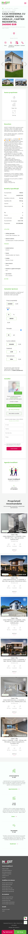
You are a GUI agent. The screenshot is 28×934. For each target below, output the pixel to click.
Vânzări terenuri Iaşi (6, 886)
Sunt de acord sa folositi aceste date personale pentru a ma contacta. (13, 444)
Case (13, 816)
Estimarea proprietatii (6, 872)
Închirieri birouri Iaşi (6, 900)
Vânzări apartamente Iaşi (7, 882)
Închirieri (13, 844)
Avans (8, 308)
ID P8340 (14, 10)
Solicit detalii (14, 448)
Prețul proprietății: (11, 300)
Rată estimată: (10, 356)
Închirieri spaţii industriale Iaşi (8, 903)
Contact (4, 877)
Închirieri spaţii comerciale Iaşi (8, 902)
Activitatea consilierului (7, 870)
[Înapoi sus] (25, 922)
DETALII (14, 550)
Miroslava (16, 8)
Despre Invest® (5, 868)
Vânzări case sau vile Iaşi (7, 884)
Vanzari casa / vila (8, 8)
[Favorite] (24, 516)
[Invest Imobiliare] (6, 4)
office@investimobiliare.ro (14, 927)
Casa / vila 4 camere (6, 10)
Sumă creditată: (11, 341)
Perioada (9, 328)
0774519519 (14, 489)
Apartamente (13, 789)
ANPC (3, 911)
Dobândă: (9, 348)
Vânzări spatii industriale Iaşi (8, 891)
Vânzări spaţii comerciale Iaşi (8, 889)
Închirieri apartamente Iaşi (7, 896)
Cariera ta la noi (5, 875)
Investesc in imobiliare (6, 873)
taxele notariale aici (17, 370)
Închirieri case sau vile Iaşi (7, 898)
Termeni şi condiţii (6, 909)
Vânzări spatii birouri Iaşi (7, 887)
